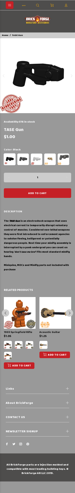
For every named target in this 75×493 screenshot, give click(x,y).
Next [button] (71, 75)
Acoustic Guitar (49, 332)
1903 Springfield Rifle (18, 332)
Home (5, 35)
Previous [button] (3, 75)
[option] (37, 75)
